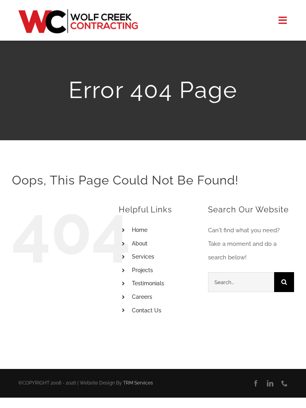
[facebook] (256, 383)
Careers (142, 297)
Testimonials (148, 283)
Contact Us (146, 310)
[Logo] (78, 12)
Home (139, 230)
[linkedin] (270, 383)
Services (143, 256)
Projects (142, 270)
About (139, 243)
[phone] (284, 383)
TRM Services (138, 383)
